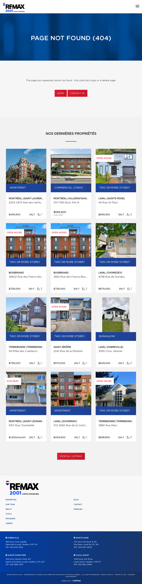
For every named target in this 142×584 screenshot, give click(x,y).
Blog (76, 500)
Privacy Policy (107, 574)
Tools (9, 514)
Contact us (77, 93)
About (9, 509)
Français (78, 509)
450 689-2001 (16, 565)
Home (60, 93)
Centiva (76, 580)
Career (9, 523)
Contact (78, 504)
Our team (10, 504)
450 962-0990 (85, 565)
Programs (10, 518)
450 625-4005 (85, 547)
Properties (11, 500)
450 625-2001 (16, 547)
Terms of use (120, 574)
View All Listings (71, 456)
